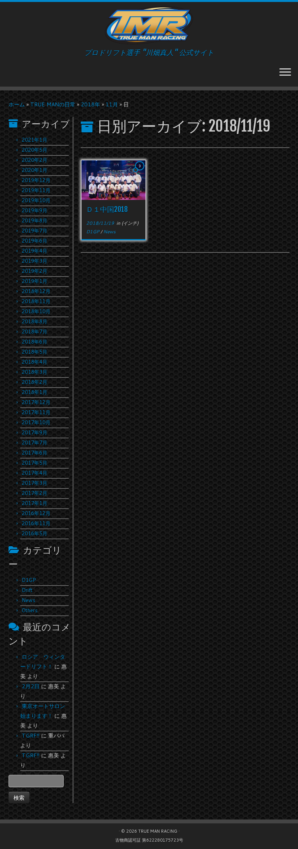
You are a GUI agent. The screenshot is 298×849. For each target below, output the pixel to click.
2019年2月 (34, 270)
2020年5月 (34, 149)
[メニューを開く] (285, 72)
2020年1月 (34, 170)
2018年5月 (34, 351)
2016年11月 (36, 523)
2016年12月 (36, 513)
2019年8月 (34, 220)
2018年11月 (36, 301)
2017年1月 (34, 503)
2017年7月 (34, 442)
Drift (27, 590)
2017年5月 (34, 462)
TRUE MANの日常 (52, 104)
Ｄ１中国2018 (107, 209)
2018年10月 (36, 311)
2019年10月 (36, 200)
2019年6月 (34, 240)
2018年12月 (36, 291)
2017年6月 (34, 452)
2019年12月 (36, 180)
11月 (112, 104)
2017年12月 (36, 402)
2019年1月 (34, 281)
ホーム (17, 104)
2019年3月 (34, 260)
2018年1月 (34, 392)
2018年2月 (34, 381)
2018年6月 (34, 341)
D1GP (29, 579)
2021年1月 (34, 139)
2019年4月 (34, 250)
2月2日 (31, 686)
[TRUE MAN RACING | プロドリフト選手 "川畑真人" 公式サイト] (149, 25)
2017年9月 (34, 432)
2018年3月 (34, 371)
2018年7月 (34, 331)
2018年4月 (34, 361)
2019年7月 (34, 230)
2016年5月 (34, 533)
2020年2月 (34, 159)
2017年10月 (36, 422)
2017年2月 (34, 493)
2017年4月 (34, 472)
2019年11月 (36, 190)
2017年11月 (36, 412)
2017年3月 (34, 482)
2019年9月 (34, 210)
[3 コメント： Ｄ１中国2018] (140, 173)
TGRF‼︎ (31, 736)
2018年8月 (34, 321)
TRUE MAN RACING (157, 831)
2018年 (90, 104)
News (28, 600)
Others (30, 610)
